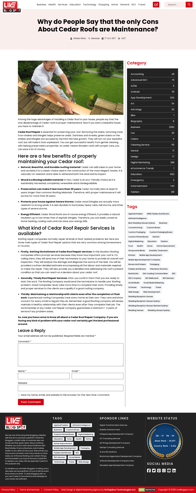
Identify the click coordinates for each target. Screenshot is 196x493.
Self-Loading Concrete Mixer (155, 273)
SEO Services (168, 278)
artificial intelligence (137, 218)
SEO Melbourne (151, 278)
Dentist (156, 237)
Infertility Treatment (158, 250)
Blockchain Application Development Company (120, 456)
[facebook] (149, 471)
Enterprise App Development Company (116, 434)
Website (22, 383)
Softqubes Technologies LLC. (120, 490)
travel (158, 287)
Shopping (103, 4)
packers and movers (137, 269)
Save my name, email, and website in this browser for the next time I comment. (65, 395)
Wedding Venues (135, 310)
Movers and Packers (137, 264)
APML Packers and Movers (158, 214)
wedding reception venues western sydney (148, 305)
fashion (164, 241)
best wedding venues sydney (141, 223)
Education (75, 4)
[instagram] (164, 471)
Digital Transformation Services (113, 425)
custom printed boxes (138, 237)
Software (132, 287)
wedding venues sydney (159, 310)
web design (133, 292)
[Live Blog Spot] (13, 7)
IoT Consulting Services (110, 438)
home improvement (166, 246)
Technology (89, 4)
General (124, 4)
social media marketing (154, 282)
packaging (154, 264)
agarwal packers (135, 214)
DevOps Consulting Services (112, 447)
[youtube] (169, 471)
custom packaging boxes (161, 232)
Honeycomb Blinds (136, 250)
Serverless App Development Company (117, 465)
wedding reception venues (140, 296)
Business (41, 4)
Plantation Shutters (159, 269)
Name (22, 371)
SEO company (134, 278)
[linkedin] (174, 471)
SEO (133, 4)
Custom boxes (153, 227)
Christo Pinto (79, 38)
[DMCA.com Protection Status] (147, 490)
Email (75, 371)
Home (114, 4)
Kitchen (131, 255)
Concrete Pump (135, 227)
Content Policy (51, 490)
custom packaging (136, 232)
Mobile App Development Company (144, 259)
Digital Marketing (135, 241)
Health (52, 4)
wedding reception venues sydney (144, 301)
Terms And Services (29, 490)
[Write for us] (156, 4)
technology (146, 287)
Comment (24, 341)
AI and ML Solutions (108, 452)
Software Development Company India (117, 461)
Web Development (151, 292)
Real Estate (133, 273)
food (130, 246)
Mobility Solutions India (110, 429)
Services (62, 4)
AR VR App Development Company (115, 443)
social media (133, 282)
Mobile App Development (150, 255)
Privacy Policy (8, 490)
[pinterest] (159, 471)
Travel (141, 4)
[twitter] (154, 471)
